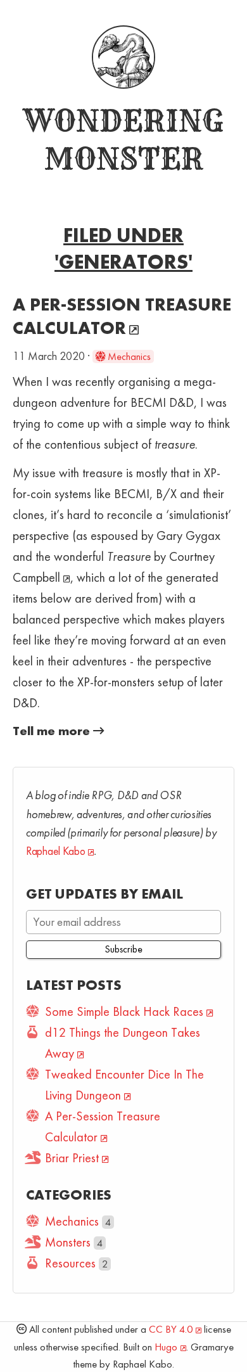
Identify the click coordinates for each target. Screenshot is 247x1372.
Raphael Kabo (55, 851)
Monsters (68, 1242)
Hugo (166, 1347)
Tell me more (53, 730)
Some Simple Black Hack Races (124, 1011)
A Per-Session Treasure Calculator (122, 316)
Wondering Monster (123, 139)
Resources (70, 1263)
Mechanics (128, 356)
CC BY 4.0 (171, 1329)
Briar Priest (72, 1158)
